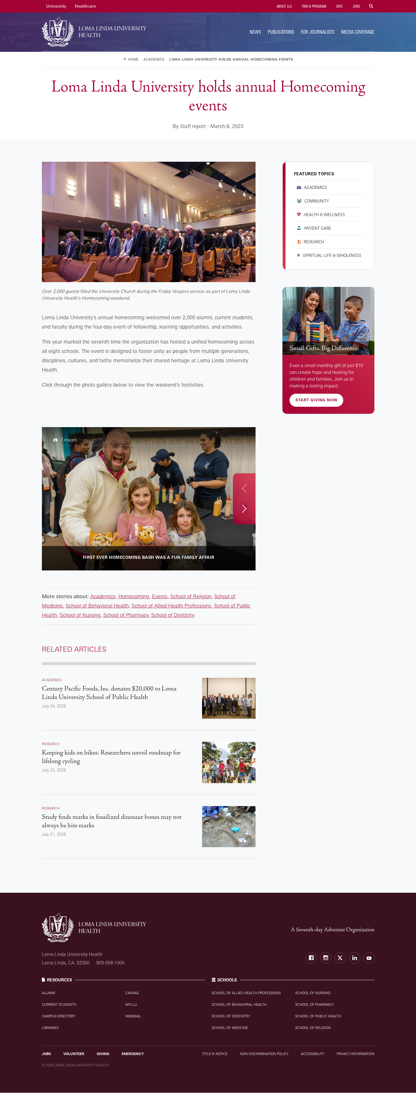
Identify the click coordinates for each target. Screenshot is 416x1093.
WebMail (133, 1016)
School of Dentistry (172, 615)
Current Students (59, 1004)
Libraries (50, 1028)
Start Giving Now (316, 400)
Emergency (133, 1054)
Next (244, 508)
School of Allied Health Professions (171, 605)
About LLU (284, 6)
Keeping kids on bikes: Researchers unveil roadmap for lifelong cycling (111, 757)
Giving (103, 1054)
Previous (244, 488)
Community (317, 201)
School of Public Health (318, 1016)
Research (314, 241)
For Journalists (317, 32)
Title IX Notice (215, 1054)
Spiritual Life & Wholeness (332, 255)
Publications (281, 32)
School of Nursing (80, 615)
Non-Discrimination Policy (264, 1054)
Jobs (356, 6)
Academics (102, 596)
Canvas (132, 993)
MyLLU (131, 1004)
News (255, 32)
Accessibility (312, 1054)
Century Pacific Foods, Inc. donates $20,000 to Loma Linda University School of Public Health (109, 693)
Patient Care (317, 228)
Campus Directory (58, 1016)
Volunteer (73, 1054)
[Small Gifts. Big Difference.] (328, 321)
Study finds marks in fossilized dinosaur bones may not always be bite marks (111, 821)
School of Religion (190, 596)
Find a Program (313, 6)
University (56, 6)
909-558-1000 (110, 963)
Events (160, 596)
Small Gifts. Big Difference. (324, 348)
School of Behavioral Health (97, 605)
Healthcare (85, 6)
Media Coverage (357, 32)
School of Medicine (230, 1028)
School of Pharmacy (125, 615)
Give (339, 6)
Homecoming (133, 596)
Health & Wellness (324, 214)
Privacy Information (355, 1054)
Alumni (48, 993)
